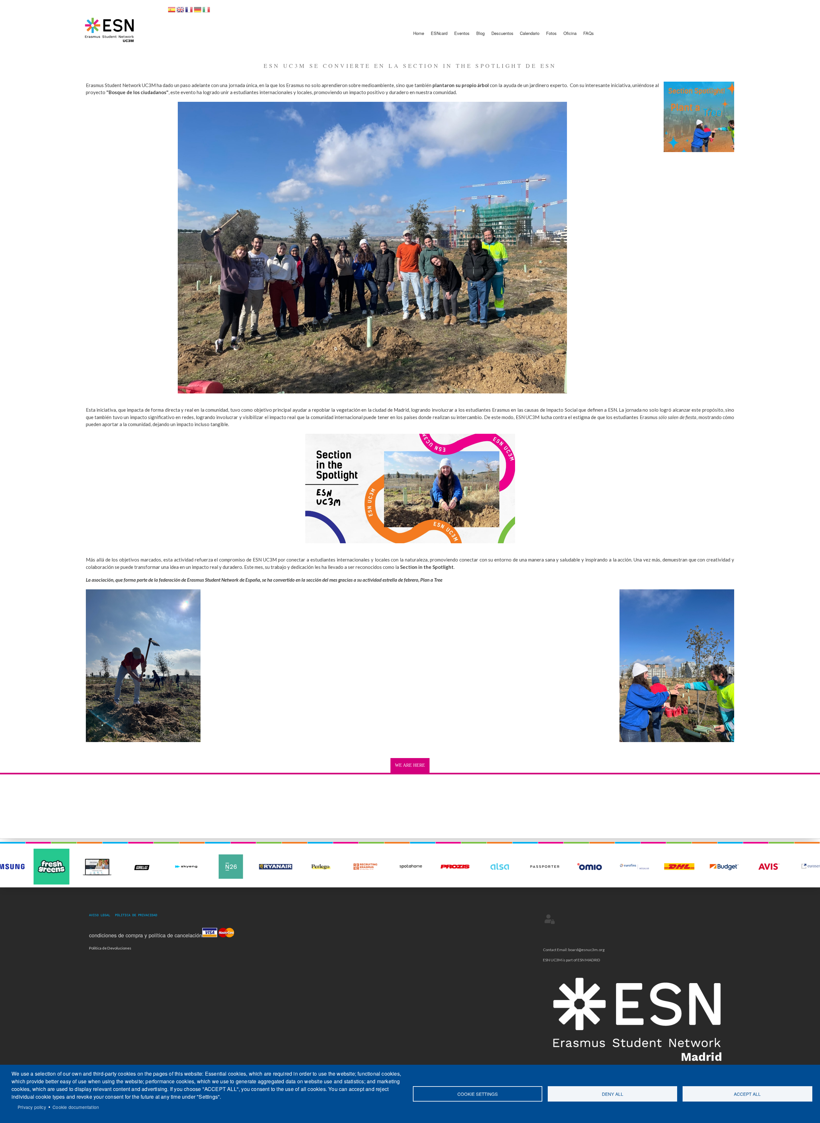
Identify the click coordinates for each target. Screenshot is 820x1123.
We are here (410, 765)
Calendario (529, 33)
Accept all (747, 1094)
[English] (180, 12)
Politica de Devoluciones (110, 948)
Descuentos (502, 33)
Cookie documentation (76, 1107)
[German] (197, 12)
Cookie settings (477, 1094)
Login (549, 918)
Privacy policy (32, 1107)
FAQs (588, 33)
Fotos (551, 33)
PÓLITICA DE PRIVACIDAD (136, 915)
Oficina (570, 33)
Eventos (462, 33)
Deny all (612, 1094)
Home (418, 33)
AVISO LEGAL (101, 915)
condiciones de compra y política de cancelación (145, 935)
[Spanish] (172, 12)
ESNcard (439, 33)
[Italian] (206, 12)
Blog (480, 33)
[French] (189, 12)
